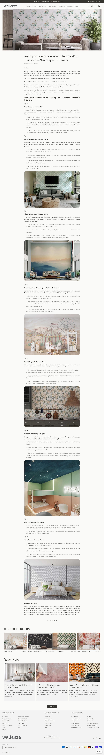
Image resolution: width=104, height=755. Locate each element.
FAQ (19, 727)
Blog (46, 727)
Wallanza (7, 752)
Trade (3, 727)
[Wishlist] (95, 6)
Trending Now (90, 718)
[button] (32, 6)
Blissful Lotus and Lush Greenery (57, 651)
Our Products (5, 716)
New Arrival (74, 721)
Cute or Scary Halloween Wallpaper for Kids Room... (84, 686)
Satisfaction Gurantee (7, 725)
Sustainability (48, 718)
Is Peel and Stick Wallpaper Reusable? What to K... (48, 686)
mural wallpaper (30, 119)
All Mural (89, 716)
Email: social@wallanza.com (52, 738)
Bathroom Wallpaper (76, 727)
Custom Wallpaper (76, 718)
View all (52, 706)
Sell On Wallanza (22, 725)
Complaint (21, 723)
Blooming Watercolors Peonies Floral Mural (84, 651)
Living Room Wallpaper (93, 727)
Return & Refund (22, 718)
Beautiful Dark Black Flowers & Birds (35, 651)
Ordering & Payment (23, 716)
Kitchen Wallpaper (75, 723)
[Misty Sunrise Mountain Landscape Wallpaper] (52, 281)
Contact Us (48, 725)
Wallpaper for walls (55, 90)
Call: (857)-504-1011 (52, 736)
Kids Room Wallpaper (92, 723)
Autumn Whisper (8, 651)
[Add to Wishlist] (25, 634)
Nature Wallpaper (75, 725)
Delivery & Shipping (7, 718)
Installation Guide (22, 721)
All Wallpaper (74, 716)
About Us (47, 716)
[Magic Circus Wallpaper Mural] (52, 355)
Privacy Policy (48, 723)
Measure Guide (6, 721)
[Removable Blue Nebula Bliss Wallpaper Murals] (52, 515)
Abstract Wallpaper (92, 725)
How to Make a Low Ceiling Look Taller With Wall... (18, 686)
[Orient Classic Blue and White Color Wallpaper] (52, 207)
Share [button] (27, 67)
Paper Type (5, 723)
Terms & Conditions (50, 721)
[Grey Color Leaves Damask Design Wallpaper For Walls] (52, 600)
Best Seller (90, 721)
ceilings (77, 437)
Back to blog (53, 620)
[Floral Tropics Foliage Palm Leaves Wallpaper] (52, 427)
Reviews (4, 729)
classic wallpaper (35, 545)
